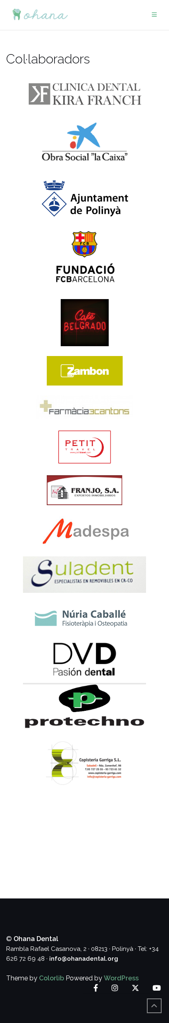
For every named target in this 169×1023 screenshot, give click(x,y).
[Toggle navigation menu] (154, 15)
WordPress (121, 978)
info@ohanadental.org (83, 958)
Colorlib (51, 978)
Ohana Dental (36, 939)
